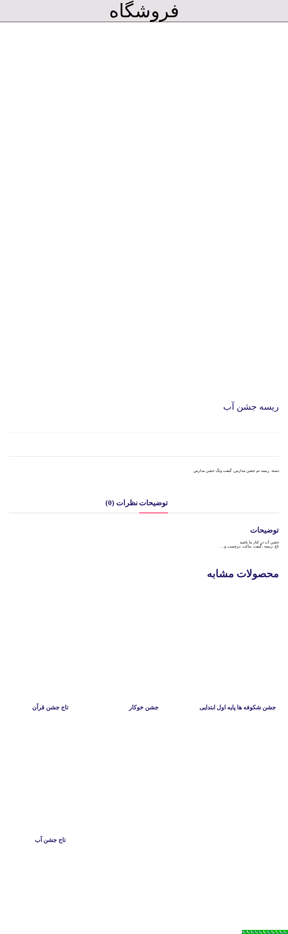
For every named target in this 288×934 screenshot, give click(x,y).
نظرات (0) (121, 502)
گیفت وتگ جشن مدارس (213, 470)
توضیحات (153, 502)
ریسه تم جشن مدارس (251, 470)
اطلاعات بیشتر (50, 685)
